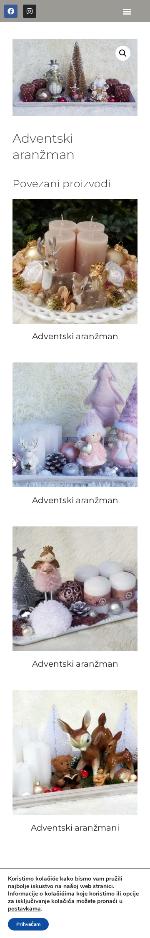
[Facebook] (11, 11)
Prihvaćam (28, 924)
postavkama (24, 909)
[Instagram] (29, 11)
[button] (127, 11)
